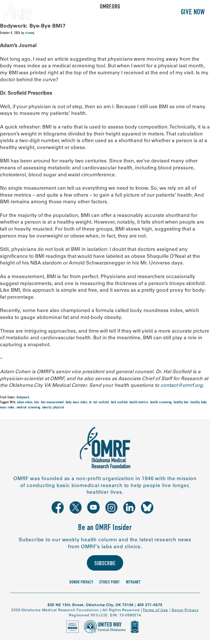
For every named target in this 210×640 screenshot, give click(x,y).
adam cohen (24, 402)
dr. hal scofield (99, 402)
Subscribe (105, 564)
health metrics (139, 402)
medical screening (28, 407)
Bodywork (23, 397)
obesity (46, 407)
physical (58, 407)
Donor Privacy (81, 582)
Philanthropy (153, 12)
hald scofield (119, 402)
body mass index (76, 402)
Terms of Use (155, 610)
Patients (117, 12)
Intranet (133, 582)
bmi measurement (52, 402)
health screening (161, 402)
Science (89, 12)
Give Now (193, 12)
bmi (36, 402)
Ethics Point (109, 582)
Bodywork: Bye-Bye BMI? (33, 25)
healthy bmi (181, 402)
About (65, 12)
